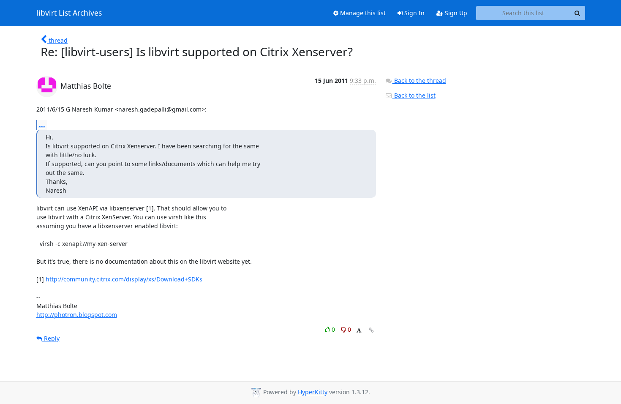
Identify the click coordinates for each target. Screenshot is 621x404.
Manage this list (362, 13)
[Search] (577, 13)
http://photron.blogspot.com (76, 315)
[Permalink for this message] (371, 330)
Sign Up (455, 13)
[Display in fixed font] (359, 330)
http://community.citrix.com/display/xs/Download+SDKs (124, 279)
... (42, 124)
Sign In (414, 13)
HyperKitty (312, 392)
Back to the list (414, 95)
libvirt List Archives (69, 13)
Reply (51, 338)
